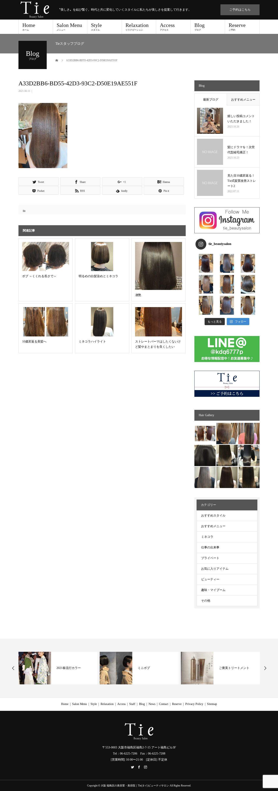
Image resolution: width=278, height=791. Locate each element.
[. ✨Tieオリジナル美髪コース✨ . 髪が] (227, 284)
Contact (163, 704)
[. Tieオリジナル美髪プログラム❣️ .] (206, 263)
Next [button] (265, 668)
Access (167, 26)
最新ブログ (210, 99)
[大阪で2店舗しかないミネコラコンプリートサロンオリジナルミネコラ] (205, 433)
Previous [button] (13, 668)
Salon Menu (69, 26)
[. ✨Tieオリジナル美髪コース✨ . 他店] (227, 263)
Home (28, 26)
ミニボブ (144, 668)
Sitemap (212, 704)
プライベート (210, 558)
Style (96, 26)
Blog (199, 26)
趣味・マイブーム (213, 590)
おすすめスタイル (213, 515)
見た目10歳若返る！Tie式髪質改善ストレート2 (241, 181)
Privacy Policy (194, 704)
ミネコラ (207, 536)
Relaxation (137, 26)
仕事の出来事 (210, 547)
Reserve (237, 26)
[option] (58, 668)
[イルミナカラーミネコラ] (227, 455)
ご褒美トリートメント (234, 668)
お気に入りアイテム (214, 568)
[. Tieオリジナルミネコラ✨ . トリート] (247, 305)
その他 (205, 600)
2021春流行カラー (68, 668)
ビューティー (210, 579)
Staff (132, 704)
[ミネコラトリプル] (205, 455)
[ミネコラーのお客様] (227, 477)
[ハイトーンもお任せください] (227, 433)
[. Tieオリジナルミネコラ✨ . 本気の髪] (206, 284)
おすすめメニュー (243, 99)
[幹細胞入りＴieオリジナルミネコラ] (249, 433)
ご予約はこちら (240, 9)
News (152, 704)
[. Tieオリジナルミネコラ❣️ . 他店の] (227, 305)
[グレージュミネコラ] (249, 477)
